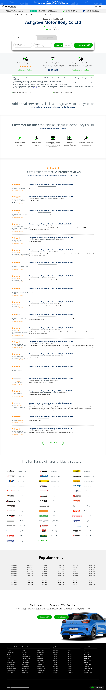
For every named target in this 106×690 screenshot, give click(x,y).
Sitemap (53, 676)
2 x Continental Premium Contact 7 (46, 355)
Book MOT (9, 658)
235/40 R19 (61, 578)
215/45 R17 (30, 578)
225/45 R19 (45, 582)
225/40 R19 (45, 576)
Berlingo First (20, 420)
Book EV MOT (10, 660)
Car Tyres (9, 650)
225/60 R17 (61, 569)
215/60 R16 (45, 567)
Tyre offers (86, 654)
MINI (18, 368)
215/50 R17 (30, 580)
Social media (86, 670)
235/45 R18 (61, 582)
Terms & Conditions (21, 676)
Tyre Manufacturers (27, 647)
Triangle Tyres (40, 672)
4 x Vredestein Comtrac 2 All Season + (47, 186)
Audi (18, 213)
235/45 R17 (61, 580)
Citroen (18, 187)
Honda (18, 252)
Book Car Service (10, 664)
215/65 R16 (45, 571)
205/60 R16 (30, 576)
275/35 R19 (92, 584)
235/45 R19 (61, 584)
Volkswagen (19, 405)
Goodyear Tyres (25, 666)
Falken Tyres (25, 664)
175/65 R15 (14, 569)
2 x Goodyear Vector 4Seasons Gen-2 (47, 264)
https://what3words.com (37, 88)
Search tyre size (47, 38)
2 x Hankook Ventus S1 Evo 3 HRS (46, 368)
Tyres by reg (86, 658)
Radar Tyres (40, 656)
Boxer (18, 306)
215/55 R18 (45, 565)
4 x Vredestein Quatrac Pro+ (44, 251)
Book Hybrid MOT (11, 662)
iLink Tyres (24, 670)
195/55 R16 (14, 582)
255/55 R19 (92, 580)
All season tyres (87, 664)
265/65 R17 (92, 582)
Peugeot (18, 304)
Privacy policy (36, 676)
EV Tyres (9, 656)
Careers (65, 676)
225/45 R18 (45, 580)
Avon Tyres (24, 652)
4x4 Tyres (9, 654)
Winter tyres (86, 666)
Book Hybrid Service (11, 668)
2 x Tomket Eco (41, 343)
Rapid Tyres (40, 658)
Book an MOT (44, 617)
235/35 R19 (61, 574)
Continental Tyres (26, 658)
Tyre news (86, 662)
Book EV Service (10, 666)
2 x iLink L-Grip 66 (42, 277)
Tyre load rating (87, 660)
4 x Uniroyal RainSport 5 (44, 380)
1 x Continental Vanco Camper (45, 303)
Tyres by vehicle (87, 656)
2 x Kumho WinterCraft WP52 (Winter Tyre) (48, 392)
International (59, 676)
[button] (96, 7)
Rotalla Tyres (40, 660)
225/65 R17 (61, 571)
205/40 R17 (30, 565)
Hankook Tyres (25, 668)
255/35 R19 (92, 569)
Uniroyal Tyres (40, 666)
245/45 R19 (92, 565)
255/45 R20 (92, 576)
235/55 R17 (76, 567)
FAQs (85, 650)
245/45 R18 (76, 584)
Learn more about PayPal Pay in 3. (22, 687)
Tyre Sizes (55, 647)
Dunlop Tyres (25, 660)
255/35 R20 (92, 571)
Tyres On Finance (11, 670)
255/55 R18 (92, 578)
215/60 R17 (45, 569)
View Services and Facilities (81, 70)
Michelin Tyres (40, 650)
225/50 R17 (45, 584)
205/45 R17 (30, 567)
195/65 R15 (14, 584)
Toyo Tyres (39, 664)
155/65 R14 (14, 565)
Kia (17, 264)
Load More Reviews (53, 443)
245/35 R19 (76, 578)
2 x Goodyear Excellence (44, 212)
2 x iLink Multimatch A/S (44, 404)
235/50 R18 (76, 565)
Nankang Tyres (40, 652)
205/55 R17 (30, 574)
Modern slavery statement (45, 676)
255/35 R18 (92, 567)
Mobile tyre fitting (88, 668)
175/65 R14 (14, 567)
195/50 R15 (14, 578)
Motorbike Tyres (10, 652)
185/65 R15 (14, 576)
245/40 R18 (76, 580)
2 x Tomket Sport (42, 225)
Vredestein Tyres (41, 668)
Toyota (18, 278)
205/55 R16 (30, 571)
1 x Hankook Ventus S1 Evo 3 (45, 329)
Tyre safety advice (88, 672)
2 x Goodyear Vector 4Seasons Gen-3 (47, 198)
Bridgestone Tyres (26, 656)
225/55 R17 (61, 565)
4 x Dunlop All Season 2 (43, 418)
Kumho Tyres (25, 672)
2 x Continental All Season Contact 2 (46, 239)
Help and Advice (88, 647)
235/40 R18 (61, 576)
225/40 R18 (45, 574)
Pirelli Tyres (40, 654)
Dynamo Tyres (25, 662)
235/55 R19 (76, 571)
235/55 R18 (76, 569)
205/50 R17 (30, 569)
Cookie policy (29, 676)
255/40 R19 (92, 574)
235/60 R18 (76, 574)
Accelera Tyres (25, 650)
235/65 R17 (76, 576)
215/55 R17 (30, 584)
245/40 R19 (76, 582)
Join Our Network (10, 672)
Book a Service (61, 617)
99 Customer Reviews (25, 70)
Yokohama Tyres (41, 670)
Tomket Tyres (40, 662)
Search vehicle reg (24, 38)
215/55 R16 (30, 582)
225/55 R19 (61, 567)
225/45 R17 (45, 578)
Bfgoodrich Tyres (26, 654)
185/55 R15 (14, 571)
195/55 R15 (14, 580)
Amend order (87, 652)
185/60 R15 (14, 574)
